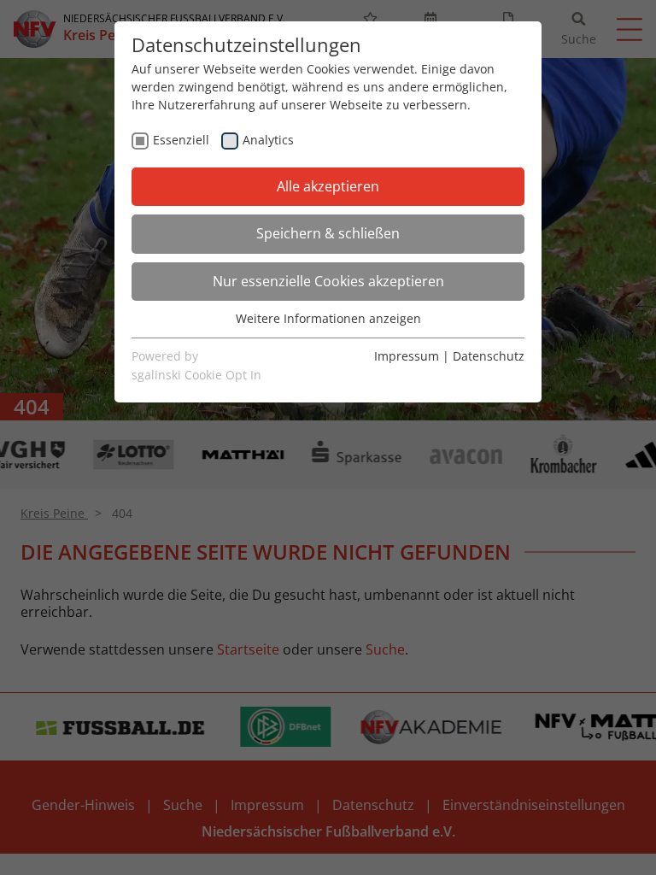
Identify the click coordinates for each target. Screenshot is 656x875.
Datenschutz (488, 356)
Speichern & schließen (328, 233)
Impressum (406, 356)
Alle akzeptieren (328, 186)
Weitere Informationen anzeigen (328, 318)
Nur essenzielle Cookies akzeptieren (328, 281)
